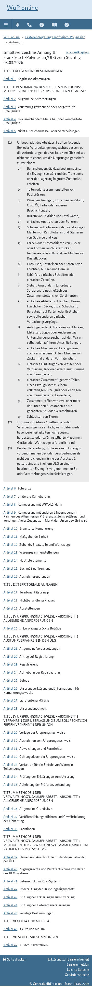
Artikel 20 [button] (10, 628)
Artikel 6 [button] (9, 488)
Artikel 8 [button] (9, 504)
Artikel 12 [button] (10, 544)
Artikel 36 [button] (10, 808)
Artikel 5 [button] (9, 130)
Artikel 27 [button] (10, 700)
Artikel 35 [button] (10, 784)
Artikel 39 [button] (10, 856)
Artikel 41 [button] (10, 881)
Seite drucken (16, 959)
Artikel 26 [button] (10, 688)
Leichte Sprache (78, 969)
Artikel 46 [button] (10, 928)
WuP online (22, 7)
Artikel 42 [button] (10, 888)
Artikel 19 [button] (10, 608)
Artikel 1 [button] (9, 78)
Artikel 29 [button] (10, 732)
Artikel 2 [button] (9, 98)
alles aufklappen (77, 51)
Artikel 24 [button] (10, 672)
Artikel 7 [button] (9, 496)
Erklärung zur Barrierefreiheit (68, 959)
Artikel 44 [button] (10, 904)
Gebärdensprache (77, 974)
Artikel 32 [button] (10, 756)
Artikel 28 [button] (10, 708)
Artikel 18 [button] (10, 600)
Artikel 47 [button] (10, 944)
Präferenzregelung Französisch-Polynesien (55, 36)
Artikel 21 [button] (10, 648)
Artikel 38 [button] (10, 828)
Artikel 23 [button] (10, 664)
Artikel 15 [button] (10, 568)
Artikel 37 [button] (10, 816)
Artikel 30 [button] (10, 740)
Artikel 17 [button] (10, 592)
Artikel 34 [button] (10, 776)
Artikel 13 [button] (10, 552)
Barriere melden (77, 964)
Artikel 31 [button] (10, 748)
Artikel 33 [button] (10, 764)
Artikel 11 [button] (10, 536)
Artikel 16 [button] (10, 576)
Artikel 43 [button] (10, 896)
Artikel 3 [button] (9, 106)
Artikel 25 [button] (10, 680)
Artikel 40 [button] (10, 868)
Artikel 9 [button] (9, 512)
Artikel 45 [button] (10, 912)
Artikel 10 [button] (10, 528)
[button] (6, 24)
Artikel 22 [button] (10, 656)
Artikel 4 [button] (9, 118)
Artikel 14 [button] (10, 560)
